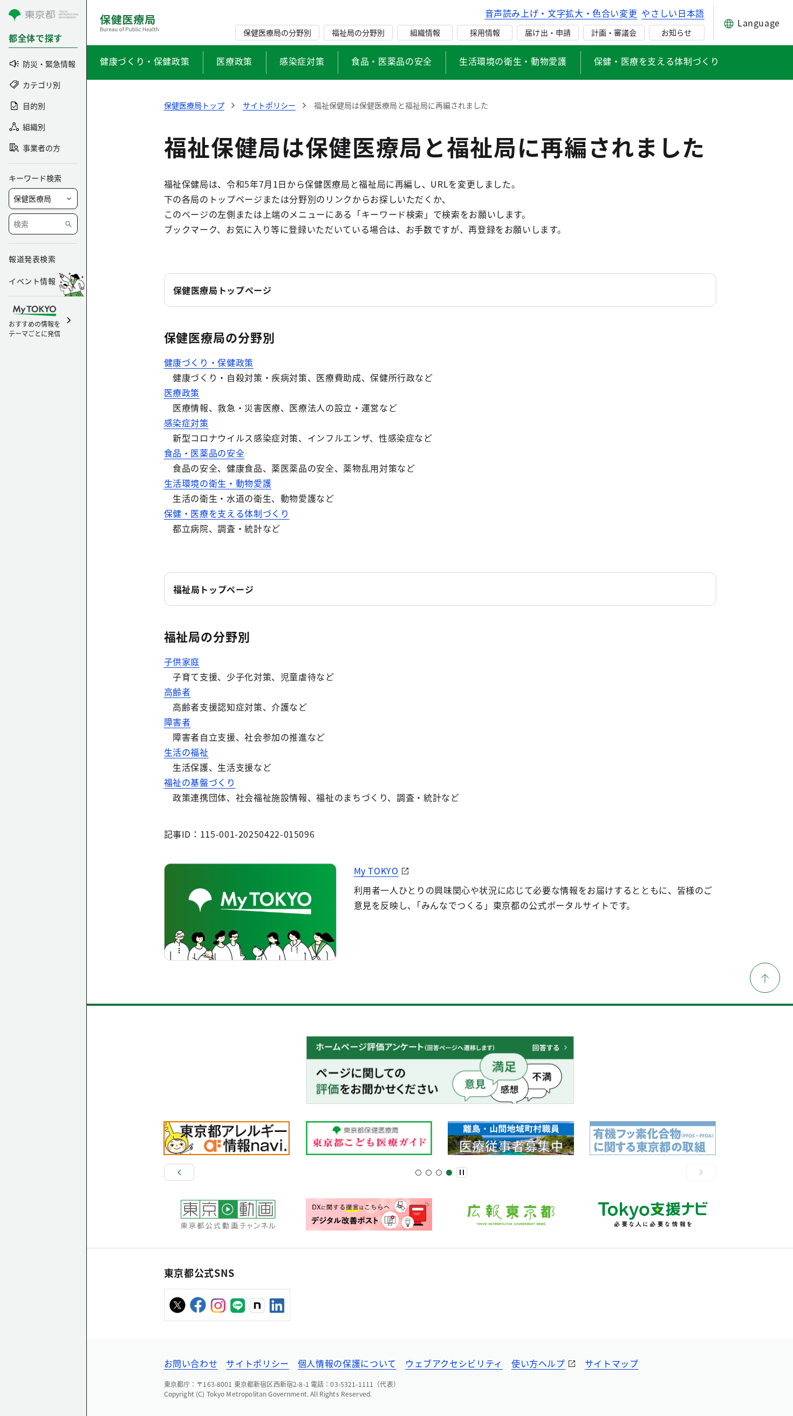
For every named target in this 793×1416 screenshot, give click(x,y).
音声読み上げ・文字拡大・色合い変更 (561, 12)
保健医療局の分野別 (277, 32)
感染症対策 (301, 60)
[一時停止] (461, 1172)
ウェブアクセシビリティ (454, 1363)
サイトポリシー (257, 1363)
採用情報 (485, 32)
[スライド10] (449, 1173)
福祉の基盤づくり (200, 782)
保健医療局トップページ (222, 290)
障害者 (177, 721)
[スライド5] (429, 1173)
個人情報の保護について (347, 1363)
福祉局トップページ (213, 589)
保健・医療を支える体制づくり (657, 60)
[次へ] (701, 1172)
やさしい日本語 (672, 12)
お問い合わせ (191, 1363)
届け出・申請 (547, 32)
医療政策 (234, 60)
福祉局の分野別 (358, 32)
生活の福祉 (186, 751)
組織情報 (425, 32)
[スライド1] (418, 1173)
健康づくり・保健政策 (144, 60)
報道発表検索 (32, 258)
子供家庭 (182, 661)
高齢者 (177, 691)
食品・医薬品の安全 (391, 60)
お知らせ (676, 32)
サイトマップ (612, 1363)
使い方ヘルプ (538, 1363)
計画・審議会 (614, 32)
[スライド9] (439, 1173)
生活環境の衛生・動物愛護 (513, 60)
